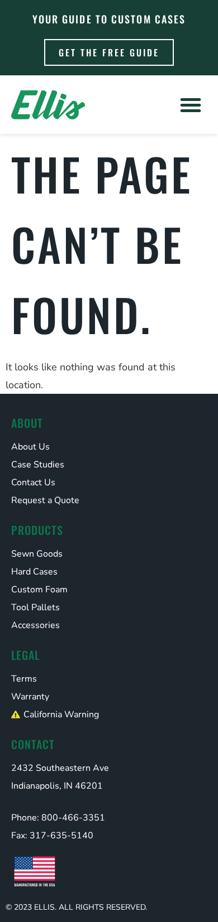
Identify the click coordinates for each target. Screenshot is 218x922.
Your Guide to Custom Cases (109, 19)
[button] (190, 105)
